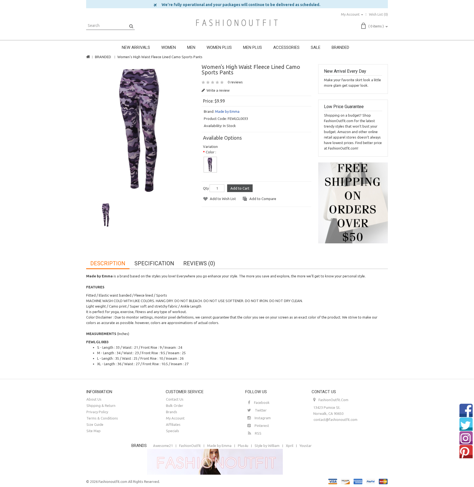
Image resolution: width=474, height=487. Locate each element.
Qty (206, 188)
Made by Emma (227, 111)
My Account (175, 418)
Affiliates (173, 424)
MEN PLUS (252, 47)
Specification (154, 263)
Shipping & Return (100, 405)
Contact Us (175, 399)
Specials (172, 431)
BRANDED (340, 47)
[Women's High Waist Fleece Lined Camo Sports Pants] (141, 130)
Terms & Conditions (102, 418)
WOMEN (168, 47)
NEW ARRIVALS (136, 47)
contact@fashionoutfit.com (335, 419)
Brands (171, 412)
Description (107, 263)
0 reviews (235, 82)
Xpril (289, 445)
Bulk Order (174, 405)
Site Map (93, 431)
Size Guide (94, 424)
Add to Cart (239, 188)
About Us (93, 399)
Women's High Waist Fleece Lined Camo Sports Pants (159, 57)
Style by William (267, 445)
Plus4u (243, 445)
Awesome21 (163, 445)
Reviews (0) (199, 263)
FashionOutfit (190, 445)
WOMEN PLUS (219, 47)
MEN (191, 47)
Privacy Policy (97, 412)
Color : (211, 152)
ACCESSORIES (286, 47)
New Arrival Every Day (345, 71)
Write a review (218, 90)
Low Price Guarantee (344, 106)
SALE (315, 47)
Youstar (306, 445)
